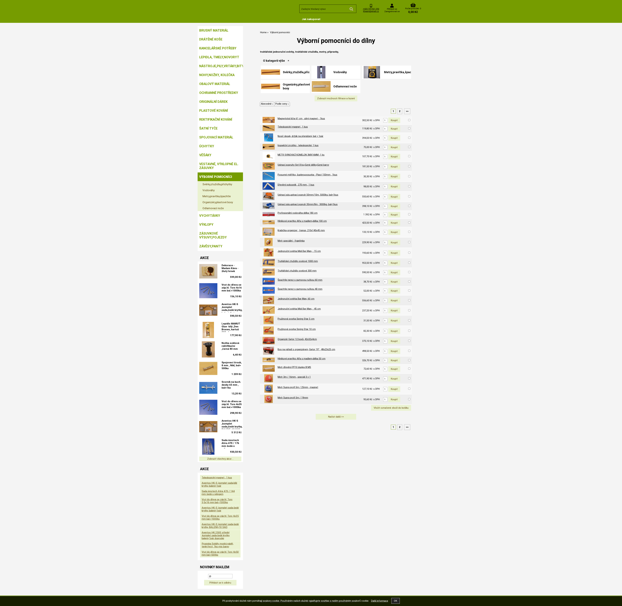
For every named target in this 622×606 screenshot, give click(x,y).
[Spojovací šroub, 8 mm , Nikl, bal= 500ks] (208, 369)
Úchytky (206, 146)
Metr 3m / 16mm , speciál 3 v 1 (294, 377)
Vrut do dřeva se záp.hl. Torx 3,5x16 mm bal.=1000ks (217, 501)
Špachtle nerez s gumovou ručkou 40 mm (300, 289)
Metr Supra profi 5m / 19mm (293, 397)
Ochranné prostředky (218, 93)
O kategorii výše (274, 60)
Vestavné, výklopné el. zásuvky (218, 166)
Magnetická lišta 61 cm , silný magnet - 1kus (301, 118)
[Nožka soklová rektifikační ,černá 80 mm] (208, 349)
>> (407, 111)
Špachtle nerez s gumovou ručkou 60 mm (300, 280)
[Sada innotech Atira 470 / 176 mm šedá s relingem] (208, 446)
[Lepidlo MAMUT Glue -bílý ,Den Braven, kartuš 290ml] (208, 330)
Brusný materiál (213, 30)
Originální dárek (213, 102)
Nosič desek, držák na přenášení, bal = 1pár (300, 136)
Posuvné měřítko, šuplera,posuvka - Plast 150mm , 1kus (307, 174)
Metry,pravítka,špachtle (400, 72)
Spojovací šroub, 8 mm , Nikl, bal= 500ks (232, 365)
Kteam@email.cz (371, 11)
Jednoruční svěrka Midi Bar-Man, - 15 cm (299, 251)
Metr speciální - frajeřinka (291, 240)
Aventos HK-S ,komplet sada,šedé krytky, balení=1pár (232, 307)
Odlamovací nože (345, 86)
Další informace (379, 600)
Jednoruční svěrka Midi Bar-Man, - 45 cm (299, 308)
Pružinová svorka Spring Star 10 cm (297, 329)
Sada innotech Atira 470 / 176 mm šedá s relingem (230, 443)
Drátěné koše (210, 39)
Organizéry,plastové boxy (296, 86)
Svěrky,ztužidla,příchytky (300, 72)
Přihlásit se (392, 9)
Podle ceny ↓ (282, 103)
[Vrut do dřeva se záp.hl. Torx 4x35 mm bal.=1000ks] (208, 408)
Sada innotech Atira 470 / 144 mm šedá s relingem (218, 493)
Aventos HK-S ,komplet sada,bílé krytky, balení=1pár (219, 484)
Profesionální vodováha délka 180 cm (297, 213)
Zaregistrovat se (392, 11)
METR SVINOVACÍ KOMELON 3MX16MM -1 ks (301, 154)
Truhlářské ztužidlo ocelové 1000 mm (298, 261)
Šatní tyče (208, 128)
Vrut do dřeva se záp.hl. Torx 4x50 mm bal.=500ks (220, 553)
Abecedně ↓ (267, 103)
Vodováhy (340, 72)
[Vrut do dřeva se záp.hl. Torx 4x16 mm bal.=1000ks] (208, 291)
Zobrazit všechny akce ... (220, 458)
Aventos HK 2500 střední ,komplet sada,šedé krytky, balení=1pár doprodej (216, 535)
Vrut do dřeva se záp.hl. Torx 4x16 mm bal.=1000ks (232, 287)
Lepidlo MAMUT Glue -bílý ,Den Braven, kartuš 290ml (231, 327)
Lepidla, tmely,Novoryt (219, 57)
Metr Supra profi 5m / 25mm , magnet (298, 387)
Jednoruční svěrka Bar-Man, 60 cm (296, 298)
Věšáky (205, 155)
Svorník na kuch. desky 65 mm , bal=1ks (231, 384)
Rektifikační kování (215, 119)
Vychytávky (209, 216)
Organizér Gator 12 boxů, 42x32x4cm (297, 339)
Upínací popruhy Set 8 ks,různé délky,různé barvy (303, 165)
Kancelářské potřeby (217, 48)
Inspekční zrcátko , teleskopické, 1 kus (298, 145)
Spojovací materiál (216, 137)
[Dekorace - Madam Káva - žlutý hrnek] (208, 271)
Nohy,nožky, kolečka (217, 75)
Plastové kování (213, 111)
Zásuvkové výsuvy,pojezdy (213, 235)
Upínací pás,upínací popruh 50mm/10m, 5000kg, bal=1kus (308, 194)
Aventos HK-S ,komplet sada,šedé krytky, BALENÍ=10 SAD (232, 424)
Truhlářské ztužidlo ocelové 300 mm (297, 270)
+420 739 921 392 (371, 9)
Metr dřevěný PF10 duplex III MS (294, 367)
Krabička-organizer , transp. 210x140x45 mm (301, 230)
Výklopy (206, 225)
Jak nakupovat (311, 19)
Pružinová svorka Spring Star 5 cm (296, 318)
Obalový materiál (214, 84)
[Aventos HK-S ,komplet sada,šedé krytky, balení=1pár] (208, 310)
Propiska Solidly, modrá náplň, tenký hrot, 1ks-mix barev (217, 545)
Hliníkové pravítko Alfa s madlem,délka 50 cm (301, 358)
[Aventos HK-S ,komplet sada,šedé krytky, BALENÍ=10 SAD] (208, 427)
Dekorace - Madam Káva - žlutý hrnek (230, 268)
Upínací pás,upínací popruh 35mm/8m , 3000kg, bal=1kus (308, 204)
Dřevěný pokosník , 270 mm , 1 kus (296, 184)
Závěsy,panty (210, 246)
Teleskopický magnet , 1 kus (293, 126)
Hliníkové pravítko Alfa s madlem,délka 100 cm (302, 221)
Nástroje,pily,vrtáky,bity (221, 66)
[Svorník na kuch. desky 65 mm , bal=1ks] (208, 388)
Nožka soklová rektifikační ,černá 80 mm (230, 346)
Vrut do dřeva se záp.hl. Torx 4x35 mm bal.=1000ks (232, 404)
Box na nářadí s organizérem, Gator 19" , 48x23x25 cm (306, 349)
